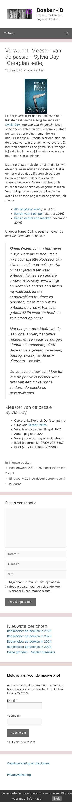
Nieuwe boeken (20, 462)
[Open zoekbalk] (67, 33)
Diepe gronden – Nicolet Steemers (31, 652)
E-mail (12, 700)
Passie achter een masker (32, 218)
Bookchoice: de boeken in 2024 (29, 641)
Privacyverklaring (19, 775)
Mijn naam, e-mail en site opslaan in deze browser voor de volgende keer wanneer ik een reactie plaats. (35, 586)
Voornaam (13, 715)
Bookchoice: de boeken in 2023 (29, 647)
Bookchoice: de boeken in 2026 (29, 631)
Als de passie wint (27, 209)
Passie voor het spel (28, 213)
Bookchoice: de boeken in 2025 (29, 636)
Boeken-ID (50, 10)
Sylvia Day (12, 124)
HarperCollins (37, 425)
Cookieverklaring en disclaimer (28, 763)
